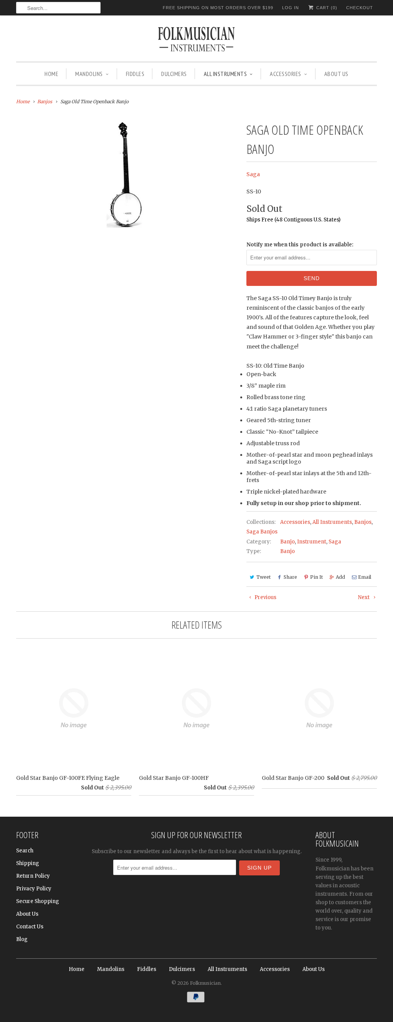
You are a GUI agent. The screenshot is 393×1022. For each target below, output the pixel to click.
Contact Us (29, 926)
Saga (253, 174)
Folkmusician (205, 983)
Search (24, 850)
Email (364, 577)
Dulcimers (174, 74)
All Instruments (225, 74)
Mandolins (89, 74)
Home (51, 74)
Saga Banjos (261, 531)
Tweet (263, 577)
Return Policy (33, 876)
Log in (290, 7)
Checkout (359, 7)
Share (290, 577)
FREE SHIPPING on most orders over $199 (218, 7)
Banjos (363, 522)
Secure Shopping (37, 901)
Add (340, 577)
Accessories (285, 74)
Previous (264, 597)
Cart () (326, 7)
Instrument (311, 541)
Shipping (27, 863)
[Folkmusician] (196, 40)
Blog (22, 939)
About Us (336, 74)
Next (364, 597)
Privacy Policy (33, 888)
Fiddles (135, 74)
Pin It (316, 577)
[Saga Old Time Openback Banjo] (127, 174)
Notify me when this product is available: (299, 244)
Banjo (287, 541)
